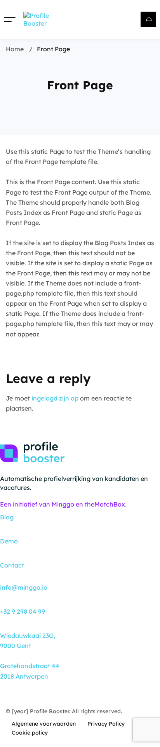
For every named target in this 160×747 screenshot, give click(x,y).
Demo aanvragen (148, 19)
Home (15, 49)
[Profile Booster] (44, 19)
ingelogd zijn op (54, 398)
